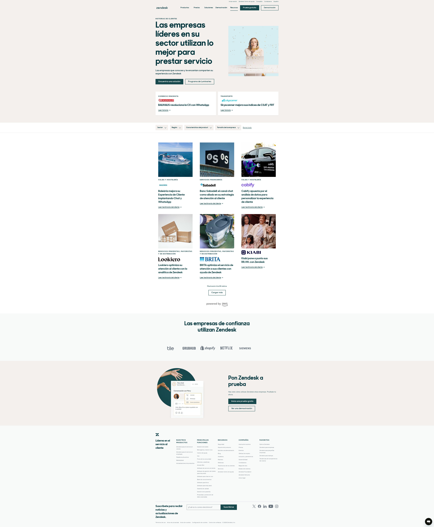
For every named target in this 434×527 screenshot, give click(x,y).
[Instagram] (276, 506)
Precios (197, 8)
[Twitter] (254, 506)
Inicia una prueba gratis (242, 401)
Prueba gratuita (249, 8)
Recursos (234, 8)
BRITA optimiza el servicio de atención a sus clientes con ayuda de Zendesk (216, 269)
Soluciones (208, 8)
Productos (184, 8)
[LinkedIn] (265, 506)
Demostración (221, 8)
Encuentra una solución (169, 82)
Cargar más (217, 293)
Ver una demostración (241, 409)
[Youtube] (271, 506)
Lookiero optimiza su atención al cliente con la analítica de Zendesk (172, 269)
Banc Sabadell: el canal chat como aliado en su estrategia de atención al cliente (217, 195)
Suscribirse (229, 507)
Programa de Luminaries (199, 82)
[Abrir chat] (428, 521)
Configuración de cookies (200, 522)
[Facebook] (259, 506)
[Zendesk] (157, 438)
